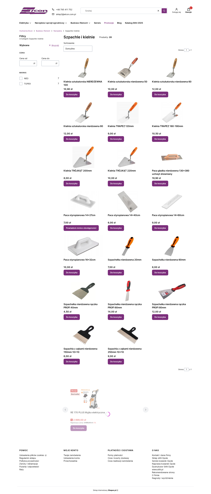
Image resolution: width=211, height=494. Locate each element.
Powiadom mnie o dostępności (81, 228)
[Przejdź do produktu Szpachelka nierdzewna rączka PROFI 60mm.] (127, 290)
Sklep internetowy (104, 490)
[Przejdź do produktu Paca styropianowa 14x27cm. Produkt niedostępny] (83, 201)
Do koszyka (71, 94)
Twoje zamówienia (72, 455)
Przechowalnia (70, 461)
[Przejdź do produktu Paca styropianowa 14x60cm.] (172, 201)
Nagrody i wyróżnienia (162, 478)
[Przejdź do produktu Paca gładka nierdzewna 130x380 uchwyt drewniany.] (172, 157)
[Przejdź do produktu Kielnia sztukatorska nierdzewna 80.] (83, 112)
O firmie (155, 475)
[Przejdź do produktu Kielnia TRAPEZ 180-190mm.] (172, 112)
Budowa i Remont (43, 31)
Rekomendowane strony (163, 472)
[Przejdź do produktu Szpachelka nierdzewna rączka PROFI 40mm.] (83, 290)
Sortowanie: (69, 43)
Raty (21, 469)
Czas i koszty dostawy (118, 458)
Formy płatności (115, 455)
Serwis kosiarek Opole (162, 461)
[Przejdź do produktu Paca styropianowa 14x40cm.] (127, 201)
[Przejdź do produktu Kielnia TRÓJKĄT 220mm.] (127, 157)
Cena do (45, 58)
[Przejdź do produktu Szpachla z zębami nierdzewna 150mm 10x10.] (83, 335)
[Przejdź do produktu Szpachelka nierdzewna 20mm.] (127, 246)
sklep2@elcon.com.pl (66, 14)
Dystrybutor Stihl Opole (163, 466)
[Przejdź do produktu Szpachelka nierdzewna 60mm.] (172, 246)
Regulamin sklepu (27, 458)
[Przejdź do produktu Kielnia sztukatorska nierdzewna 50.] (127, 68)
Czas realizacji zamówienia (120, 461)
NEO (26, 78)
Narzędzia (58, 31)
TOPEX (27, 83)
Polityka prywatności (29, 461)
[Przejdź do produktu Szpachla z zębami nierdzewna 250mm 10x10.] (127, 335)
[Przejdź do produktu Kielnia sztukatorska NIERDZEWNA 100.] (83, 68)
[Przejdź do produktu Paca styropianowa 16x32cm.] (83, 246)
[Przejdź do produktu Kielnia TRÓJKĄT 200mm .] (83, 157)
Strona (181, 50)
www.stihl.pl (157, 469)
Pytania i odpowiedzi (29, 466)
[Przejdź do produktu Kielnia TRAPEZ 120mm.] (127, 112)
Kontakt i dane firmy (161, 455)
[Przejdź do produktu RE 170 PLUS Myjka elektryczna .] (92, 399)
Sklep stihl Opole (160, 458)
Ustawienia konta (72, 458)
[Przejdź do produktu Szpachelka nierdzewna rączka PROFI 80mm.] (172, 290)
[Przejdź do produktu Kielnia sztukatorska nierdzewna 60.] (172, 68)
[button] (164, 10)
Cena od (23, 58)
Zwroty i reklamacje (28, 464)
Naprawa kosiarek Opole (163, 464)
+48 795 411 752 (64, 9)
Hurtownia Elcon (26, 31)
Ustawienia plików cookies (31, 455)
